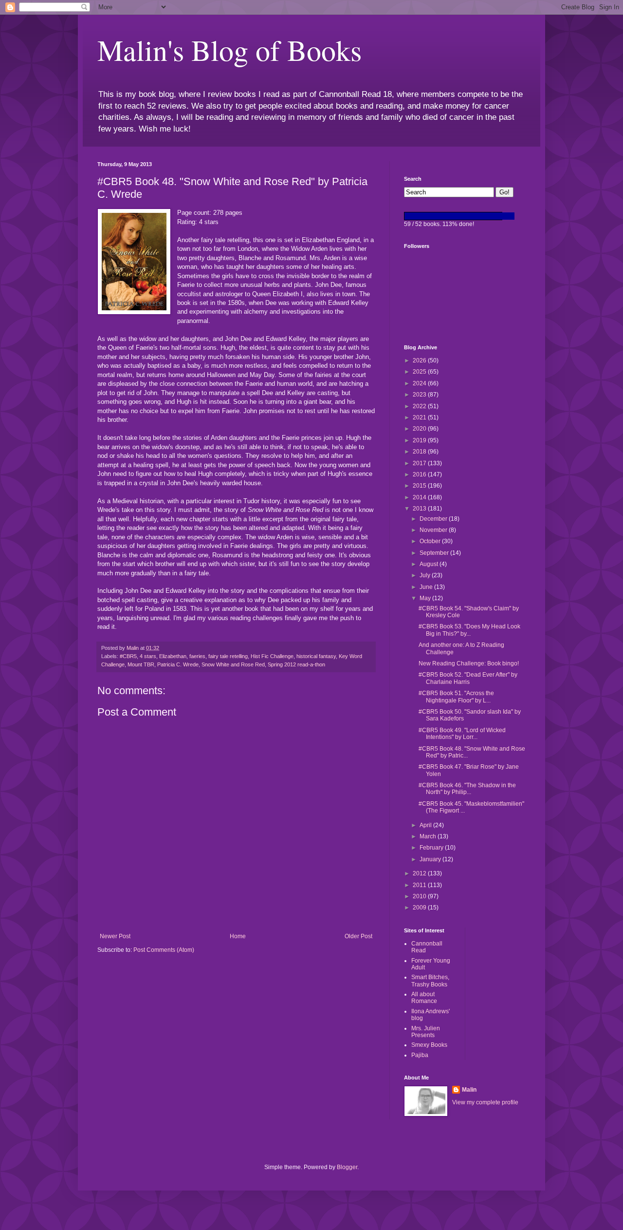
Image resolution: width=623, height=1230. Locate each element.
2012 (420, 873)
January (431, 859)
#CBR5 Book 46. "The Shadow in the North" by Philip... (467, 788)
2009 (420, 907)
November (434, 530)
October (431, 541)
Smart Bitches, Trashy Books (430, 980)
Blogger (347, 1167)
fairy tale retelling (228, 656)
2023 (420, 394)
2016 (420, 474)
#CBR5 (128, 656)
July (426, 575)
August (430, 564)
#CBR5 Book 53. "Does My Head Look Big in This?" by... (469, 630)
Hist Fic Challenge (272, 656)
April (426, 825)
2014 (420, 497)
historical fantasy (316, 656)
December (434, 518)
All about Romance (424, 997)
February (432, 847)
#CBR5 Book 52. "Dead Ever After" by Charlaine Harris (468, 678)
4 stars (148, 656)
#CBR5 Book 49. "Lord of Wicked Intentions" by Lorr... (462, 733)
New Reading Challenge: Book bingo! (469, 663)
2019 (420, 440)
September (435, 552)
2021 (420, 417)
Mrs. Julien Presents (425, 1032)
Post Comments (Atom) (163, 949)
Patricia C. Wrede (178, 664)
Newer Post (115, 936)
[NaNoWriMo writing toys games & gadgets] (465, 216)
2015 (420, 485)
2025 (420, 371)
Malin (469, 1089)
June (427, 587)
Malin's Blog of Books (229, 49)
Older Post (358, 936)
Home (238, 936)
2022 (420, 406)
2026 (420, 360)
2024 (420, 383)
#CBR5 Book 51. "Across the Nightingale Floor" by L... (456, 696)
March (429, 836)
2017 (420, 463)
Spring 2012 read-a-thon (296, 664)
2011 (420, 885)
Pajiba (419, 1055)
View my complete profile (485, 1102)
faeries (197, 656)
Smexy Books (429, 1044)
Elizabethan (172, 656)
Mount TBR (141, 664)
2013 (420, 508)
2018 (420, 451)
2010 (420, 896)
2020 (420, 428)
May (426, 598)
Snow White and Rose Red (233, 664)
